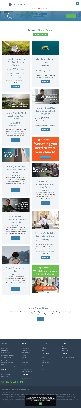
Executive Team (45, 362)
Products (24, 343)
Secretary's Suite (26, 354)
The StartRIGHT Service (6, 347)
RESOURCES (45, 343)
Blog (43, 347)
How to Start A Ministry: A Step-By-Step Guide (45, 184)
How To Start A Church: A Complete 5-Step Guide (16, 219)
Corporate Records (26, 369)
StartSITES (24, 364)
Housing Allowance (5, 352)
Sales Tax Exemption (6, 357)
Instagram (65, 350)
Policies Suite (25, 362)
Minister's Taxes (5, 360)
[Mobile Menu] (77, 3)
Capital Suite (24, 357)
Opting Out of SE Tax (6, 354)
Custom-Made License (27, 371)
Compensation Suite (26, 350)
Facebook (65, 347)
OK (40, 403)
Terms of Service (6, 401)
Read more (16, 86)
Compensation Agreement (7, 355)
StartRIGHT (21, 69)
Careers (43, 359)
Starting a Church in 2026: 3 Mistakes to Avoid (16, 169)
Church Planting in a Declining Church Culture (16, 62)
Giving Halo (24, 347)
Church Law (20, 125)
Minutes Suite (25, 367)
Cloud (43, 365)
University (25, 374)
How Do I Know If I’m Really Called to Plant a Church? (45, 111)
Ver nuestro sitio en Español (68, 357)
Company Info (46, 353)
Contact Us (3, 373)
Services (4, 343)
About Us (44, 357)
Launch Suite (24, 359)
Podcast (44, 348)
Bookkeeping (4, 350)
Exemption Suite (25, 360)
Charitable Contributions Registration (10, 366)
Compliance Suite (26, 366)
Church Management (11, 69)
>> (43, 298)
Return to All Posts (40, 34)
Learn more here (45, 400)
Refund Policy (4, 376)
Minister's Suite (25, 348)
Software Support (5, 374)
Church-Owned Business (7, 359)
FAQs (43, 350)
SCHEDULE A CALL (40, 8)
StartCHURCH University (27, 378)
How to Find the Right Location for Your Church (16, 116)
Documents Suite (26, 352)
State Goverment (11, 125)
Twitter (65, 348)
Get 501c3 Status (5, 348)
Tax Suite (24, 355)
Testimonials (45, 360)
